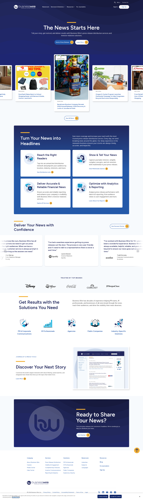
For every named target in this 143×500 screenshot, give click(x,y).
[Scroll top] (137, 450)
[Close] (139, 496)
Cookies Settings (102, 496)
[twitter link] (99, 492)
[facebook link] (111, 492)
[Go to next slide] (137, 251)
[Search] (115, 2)
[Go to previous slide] (5, 251)
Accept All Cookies (116, 496)
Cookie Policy (15, 497)
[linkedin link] (103, 492)
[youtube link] (107, 492)
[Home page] (25, 7)
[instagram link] (115, 492)
